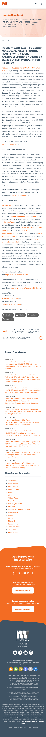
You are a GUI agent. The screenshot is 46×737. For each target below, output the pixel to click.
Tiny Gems (12, 530)
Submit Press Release (22, 590)
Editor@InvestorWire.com (11, 304)
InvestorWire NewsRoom (17, 34)
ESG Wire (11, 507)
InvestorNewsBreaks (33, 34)
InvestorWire (6, 205)
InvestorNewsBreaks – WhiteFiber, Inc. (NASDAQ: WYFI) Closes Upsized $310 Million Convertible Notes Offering (22, 465)
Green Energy (13, 512)
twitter (15, 652)
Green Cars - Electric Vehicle (19, 509)
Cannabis (11, 492)
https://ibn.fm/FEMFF (20, 195)
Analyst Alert (13, 484)
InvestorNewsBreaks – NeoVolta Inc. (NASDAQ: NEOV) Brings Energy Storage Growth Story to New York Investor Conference (22, 444)
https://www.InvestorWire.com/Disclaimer (25, 288)
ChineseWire (13, 498)
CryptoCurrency (14, 501)
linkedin (25, 652)
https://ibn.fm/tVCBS (9, 144)
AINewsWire (12, 481)
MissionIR (11, 521)
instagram (31, 652)
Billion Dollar (13, 486)
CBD (10, 495)
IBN (24, 309)
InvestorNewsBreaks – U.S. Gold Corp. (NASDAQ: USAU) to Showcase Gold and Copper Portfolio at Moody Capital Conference (22, 433)
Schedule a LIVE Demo (22, 609)
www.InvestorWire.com (10, 299)
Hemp (10, 515)
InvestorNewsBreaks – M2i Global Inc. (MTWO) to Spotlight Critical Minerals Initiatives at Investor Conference (22, 454)
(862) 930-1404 (23, 573)
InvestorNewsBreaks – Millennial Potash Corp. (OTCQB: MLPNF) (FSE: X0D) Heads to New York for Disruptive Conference (23, 411)
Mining (10, 518)
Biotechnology (13, 489)
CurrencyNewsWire (15, 504)
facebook (20, 652)
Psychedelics (13, 524)
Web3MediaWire (14, 533)
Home (5, 34)
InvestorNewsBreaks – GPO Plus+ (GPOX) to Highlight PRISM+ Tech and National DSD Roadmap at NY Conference (22, 422)
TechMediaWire (14, 527)
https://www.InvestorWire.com (16, 275)
